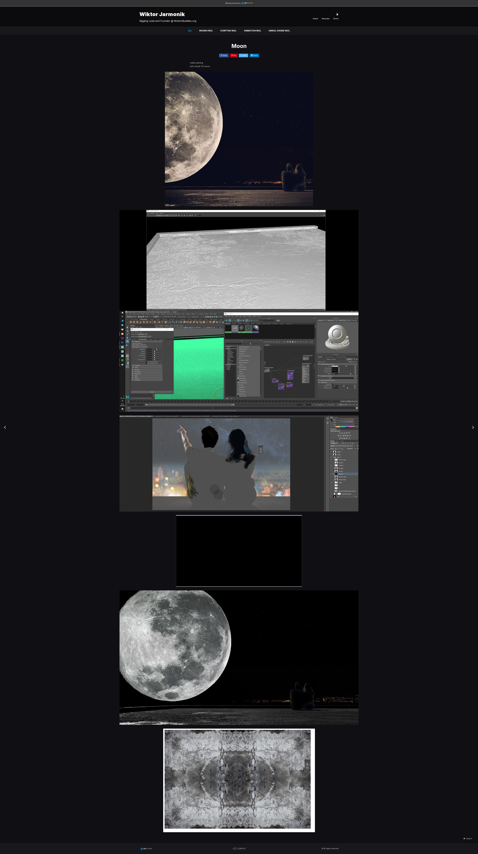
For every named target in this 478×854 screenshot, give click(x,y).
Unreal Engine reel (279, 30)
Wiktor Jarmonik (162, 14)
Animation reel (252, 30)
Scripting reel (228, 30)
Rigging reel (206, 30)
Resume (326, 19)
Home (315, 19)
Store (336, 19)
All (190, 30)
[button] (467, 838)
